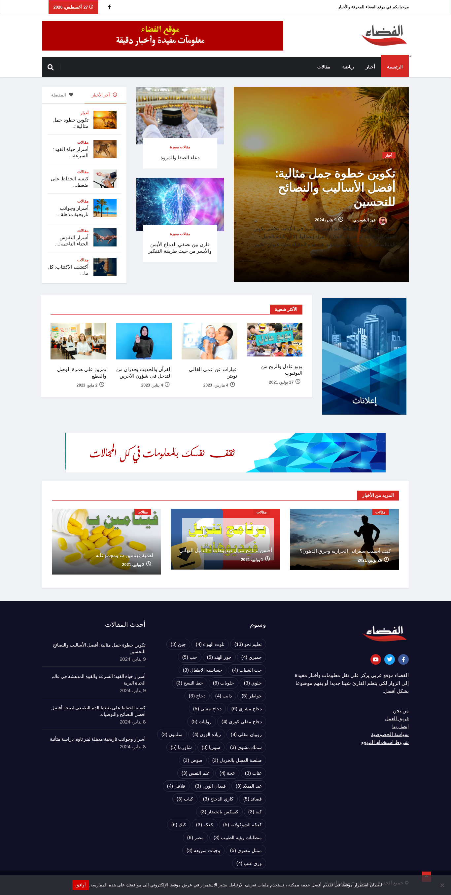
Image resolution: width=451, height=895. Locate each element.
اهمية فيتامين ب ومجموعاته (124, 555)
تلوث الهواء (210, 644)
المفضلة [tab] (59, 95)
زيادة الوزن (206, 734)
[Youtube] (375, 659)
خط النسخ (189, 683)
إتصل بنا (400, 726)
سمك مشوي (246, 747)
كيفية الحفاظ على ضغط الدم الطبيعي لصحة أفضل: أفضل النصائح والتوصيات (98, 711)
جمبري (251, 657)
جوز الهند (219, 657)
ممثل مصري (246, 850)
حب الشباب (247, 670)
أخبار (370, 66)
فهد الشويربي (365, 220)
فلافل (176, 786)
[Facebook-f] (403, 659)
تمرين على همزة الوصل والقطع (81, 373)
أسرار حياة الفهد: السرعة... (70, 152)
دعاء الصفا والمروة (180, 157)
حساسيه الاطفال (202, 670)
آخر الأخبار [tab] (101, 95)
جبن (178, 644)
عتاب (253, 773)
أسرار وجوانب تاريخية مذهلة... (72, 211)
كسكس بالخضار (219, 811)
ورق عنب (249, 863)
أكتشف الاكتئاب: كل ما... (68, 270)
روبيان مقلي (246, 734)
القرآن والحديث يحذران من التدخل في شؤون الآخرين (144, 373)
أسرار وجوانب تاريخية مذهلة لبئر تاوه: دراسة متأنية (98, 739)
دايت (223, 695)
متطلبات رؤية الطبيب (238, 837)
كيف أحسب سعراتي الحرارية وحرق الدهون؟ (345, 551)
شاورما (181, 747)
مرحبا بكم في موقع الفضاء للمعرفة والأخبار (373, 7)
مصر (195, 837)
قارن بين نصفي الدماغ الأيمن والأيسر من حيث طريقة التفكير (180, 248)
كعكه (204, 824)
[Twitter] (389, 659)
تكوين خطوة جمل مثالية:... (70, 123)
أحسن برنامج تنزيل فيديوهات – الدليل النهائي (225, 550)
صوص (192, 760)
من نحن (401, 711)
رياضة (348, 66)
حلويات (223, 683)
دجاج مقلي (207, 708)
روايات (201, 721)
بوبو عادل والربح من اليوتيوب (281, 370)
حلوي (253, 683)
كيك (178, 824)
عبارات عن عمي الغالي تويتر (213, 373)
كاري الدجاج (218, 799)
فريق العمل (397, 719)
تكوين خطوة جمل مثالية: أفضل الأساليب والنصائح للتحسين (335, 188)
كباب (185, 799)
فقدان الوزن (210, 786)
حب (189, 657)
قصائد (252, 799)
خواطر (252, 695)
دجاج (197, 695)
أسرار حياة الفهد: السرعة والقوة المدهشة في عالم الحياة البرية (99, 680)
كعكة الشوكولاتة (242, 824)
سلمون (172, 734)
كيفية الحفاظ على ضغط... (69, 182)
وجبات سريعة (203, 850)
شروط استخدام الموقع (385, 742)
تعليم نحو (248, 644)
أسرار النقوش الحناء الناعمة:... (71, 240)
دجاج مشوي (246, 708)
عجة (227, 773)
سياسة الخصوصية (390, 734)
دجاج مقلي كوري (242, 721)
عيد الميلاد (249, 786)
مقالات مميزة (180, 147)
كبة (255, 811)
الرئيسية (395, 66)
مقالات (323, 66)
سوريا (211, 747)
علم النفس (196, 773)
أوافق (81, 884)
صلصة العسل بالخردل (237, 760)
